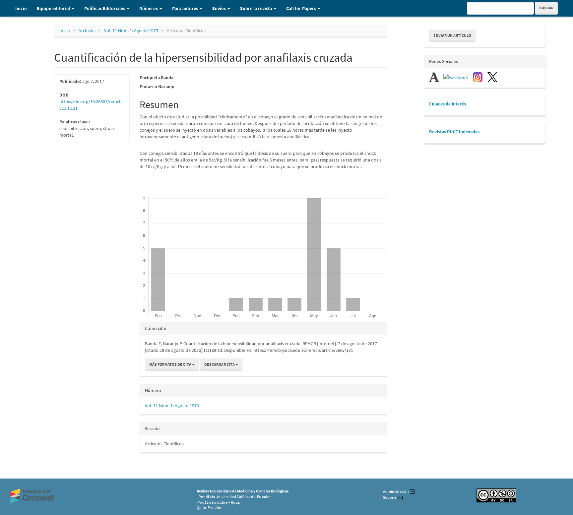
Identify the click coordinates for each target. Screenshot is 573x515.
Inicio (21, 8)
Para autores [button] (185, 8)
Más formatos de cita (170, 364)
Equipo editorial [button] (54, 8)
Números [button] (149, 8)
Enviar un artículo (452, 35)
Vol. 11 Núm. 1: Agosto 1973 (131, 30)
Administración (396, 491)
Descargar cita (219, 364)
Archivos (87, 30)
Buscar (546, 7)
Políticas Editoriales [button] (105, 8)
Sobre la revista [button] (256, 8)
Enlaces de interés (447, 104)
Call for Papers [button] (301, 8)
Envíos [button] (219, 8)
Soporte (390, 497)
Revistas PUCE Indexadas (454, 132)
